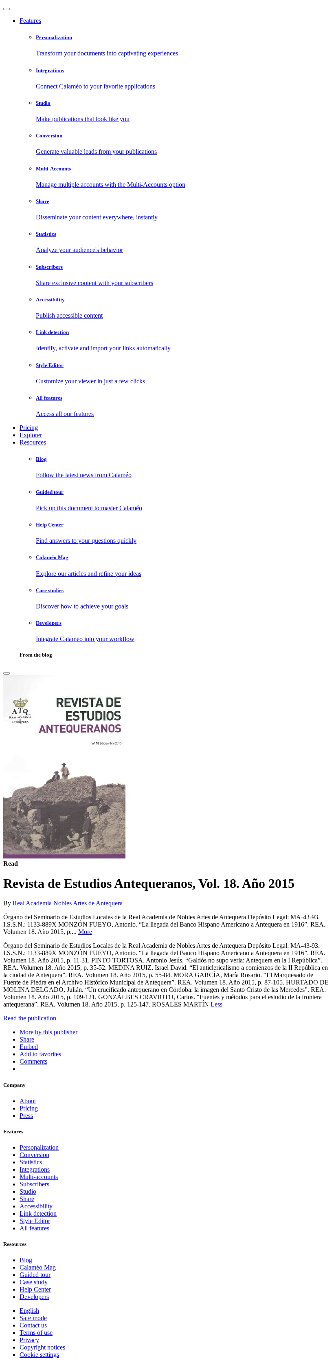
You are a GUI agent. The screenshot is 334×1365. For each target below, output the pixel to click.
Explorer (31, 434)
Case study (34, 1282)
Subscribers (34, 1184)
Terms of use (36, 1332)
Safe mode (33, 1317)
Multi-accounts (39, 1176)
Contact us (33, 1325)
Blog (26, 1260)
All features (34, 1228)
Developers (34, 1296)
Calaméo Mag (38, 1267)
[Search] (6, 673)
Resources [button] (33, 442)
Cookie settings (39, 1354)
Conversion (34, 1154)
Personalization (39, 1147)
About (28, 1100)
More (85, 931)
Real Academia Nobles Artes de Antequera (68, 903)
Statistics (31, 1162)
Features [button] (30, 20)
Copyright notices (42, 1347)
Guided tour (35, 1274)
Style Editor (35, 1220)
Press (26, 1115)
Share (27, 1198)
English (29, 1310)
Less (216, 1004)
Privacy (29, 1339)
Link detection (38, 1213)
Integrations (35, 1169)
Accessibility (36, 1206)
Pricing (29, 427)
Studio (28, 1191)
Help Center (35, 1289)
